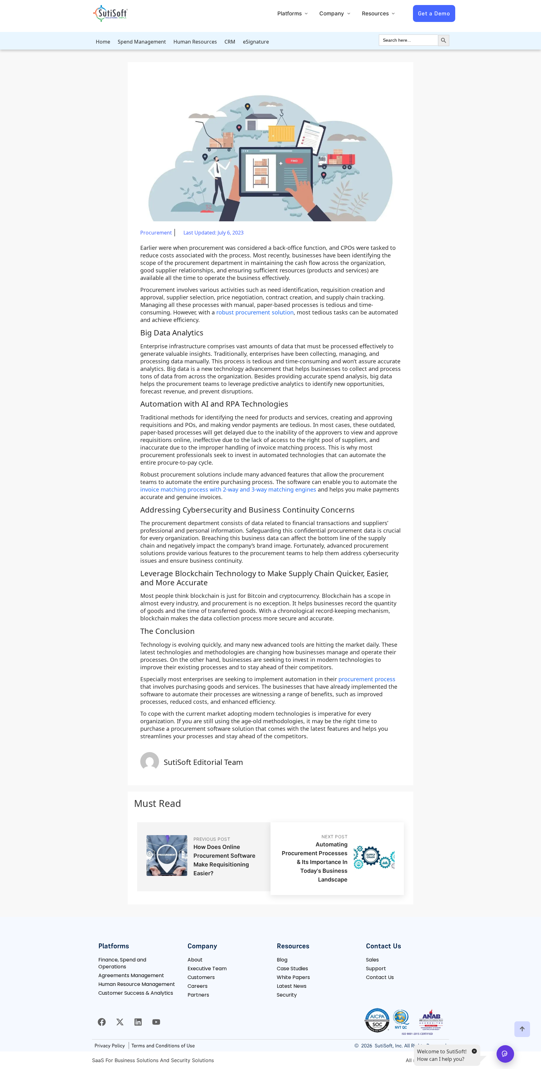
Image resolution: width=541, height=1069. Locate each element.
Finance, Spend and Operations (122, 963)
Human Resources (195, 41)
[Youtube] (156, 1022)
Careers (198, 986)
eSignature (256, 41)
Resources (375, 13)
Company (331, 13)
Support (376, 968)
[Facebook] (101, 1022)
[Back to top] (522, 1029)
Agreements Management (131, 975)
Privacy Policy (110, 1045)
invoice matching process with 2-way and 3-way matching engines (228, 489)
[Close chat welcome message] (474, 1050)
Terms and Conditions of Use (163, 1045)
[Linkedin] (138, 1022)
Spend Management (142, 41)
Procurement (156, 232)
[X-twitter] (119, 1022)
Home (103, 41)
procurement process (366, 679)
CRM (229, 41)
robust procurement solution (255, 312)
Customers (201, 977)
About (195, 959)
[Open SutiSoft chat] (505, 1054)
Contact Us (380, 977)
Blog (282, 959)
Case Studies (292, 968)
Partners (198, 994)
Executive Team (207, 968)
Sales (372, 959)
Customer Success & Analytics (135, 993)
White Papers (293, 977)
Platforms (289, 13)
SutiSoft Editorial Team (203, 762)
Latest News (292, 986)
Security (287, 994)
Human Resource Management (136, 984)
